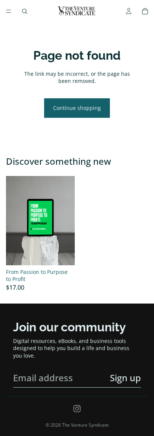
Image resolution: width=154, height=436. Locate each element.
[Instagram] (77, 408)
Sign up (125, 377)
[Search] (24, 11)
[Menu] (8, 11)
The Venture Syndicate (85, 425)
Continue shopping (77, 107)
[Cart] (145, 11)
